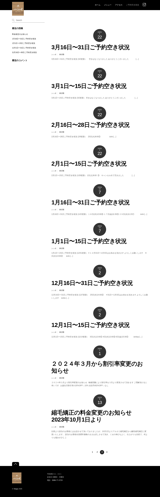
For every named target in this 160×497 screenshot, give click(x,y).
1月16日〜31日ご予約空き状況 (90, 202)
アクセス (119, 5)
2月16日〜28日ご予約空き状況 (90, 125)
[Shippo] (18, 14)
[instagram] (144, 5)
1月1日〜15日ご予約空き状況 (89, 241)
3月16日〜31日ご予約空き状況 (90, 47)
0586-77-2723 (57, 480)
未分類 (61, 54)
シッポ (53, 54)
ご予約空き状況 (132, 5)
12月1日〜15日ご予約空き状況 (90, 325)
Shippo (16, 489)
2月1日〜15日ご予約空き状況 (89, 163)
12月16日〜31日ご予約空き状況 (92, 283)
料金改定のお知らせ (20, 34)
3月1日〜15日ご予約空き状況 (89, 86)
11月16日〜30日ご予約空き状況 (24, 52)
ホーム (97, 5)
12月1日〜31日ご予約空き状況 (24, 48)
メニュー (108, 5)
